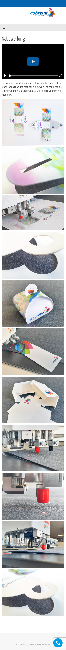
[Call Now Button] (58, 642)
